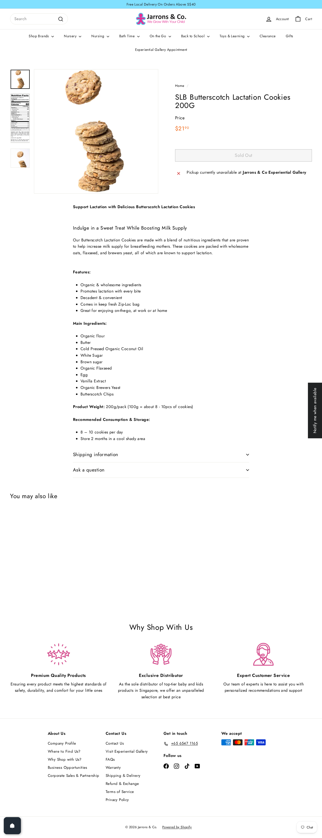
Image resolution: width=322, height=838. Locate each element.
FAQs (110, 759)
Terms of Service (120, 791)
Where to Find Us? (64, 751)
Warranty (113, 767)
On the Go (158, 36)
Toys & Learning (233, 36)
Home (179, 85)
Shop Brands (39, 36)
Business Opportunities (67, 767)
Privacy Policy (117, 800)
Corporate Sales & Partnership (73, 775)
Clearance (268, 36)
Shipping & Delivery (123, 775)
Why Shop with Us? (65, 759)
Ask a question (89, 469)
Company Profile (62, 743)
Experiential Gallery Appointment (161, 49)
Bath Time (127, 36)
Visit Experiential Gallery (127, 751)
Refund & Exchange (122, 783)
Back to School (193, 36)
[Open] (12, 825)
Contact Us (115, 743)
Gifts (289, 36)
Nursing (98, 36)
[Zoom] (96, 131)
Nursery (70, 36)
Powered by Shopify (177, 827)
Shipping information (95, 454)
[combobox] (39, 18)
